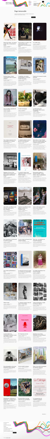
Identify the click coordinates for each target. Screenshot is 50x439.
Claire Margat (38, 78)
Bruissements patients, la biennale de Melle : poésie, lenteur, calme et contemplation (39, 173)
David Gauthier (38, 112)
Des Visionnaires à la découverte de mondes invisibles (10, 240)
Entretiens (34, 242)
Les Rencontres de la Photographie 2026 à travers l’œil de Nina (39, 110)
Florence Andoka (39, 241)
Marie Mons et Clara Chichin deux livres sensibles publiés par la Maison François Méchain (39, 141)
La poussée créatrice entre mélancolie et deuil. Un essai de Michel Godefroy (24, 173)
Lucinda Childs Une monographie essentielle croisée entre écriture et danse (10, 335)
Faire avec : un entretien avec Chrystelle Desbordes (39, 240)
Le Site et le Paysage (22, 108)
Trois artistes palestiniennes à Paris (9, 271)
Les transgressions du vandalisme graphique (37, 399)
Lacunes (5, 369)
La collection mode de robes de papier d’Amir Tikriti (24, 303)
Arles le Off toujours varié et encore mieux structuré (39, 207)
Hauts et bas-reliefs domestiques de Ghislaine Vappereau (39, 367)
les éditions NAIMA (8, 437)
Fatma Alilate (9, 46)
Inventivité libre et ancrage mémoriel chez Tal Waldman (24, 399)
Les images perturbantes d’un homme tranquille (39, 271)
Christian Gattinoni (9, 142)
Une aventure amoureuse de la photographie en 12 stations (10, 140)
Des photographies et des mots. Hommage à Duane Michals (10, 367)
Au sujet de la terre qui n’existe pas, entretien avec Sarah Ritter (24, 271)
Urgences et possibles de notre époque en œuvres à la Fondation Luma (24, 208)
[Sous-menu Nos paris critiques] (38, 5)
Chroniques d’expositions (36, 44)
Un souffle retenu (36, 42)
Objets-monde (6, 302)
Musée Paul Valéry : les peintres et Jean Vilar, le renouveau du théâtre (10, 44)
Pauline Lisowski (24, 47)
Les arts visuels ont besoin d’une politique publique (25, 240)
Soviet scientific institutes (23, 366)
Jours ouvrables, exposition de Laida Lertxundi (10, 109)
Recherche (14, 432)
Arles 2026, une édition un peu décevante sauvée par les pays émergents (10, 208)
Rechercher (33, 17)
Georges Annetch (24, 142)
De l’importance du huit (23, 333)
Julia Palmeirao (9, 177)
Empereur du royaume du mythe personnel (39, 77)
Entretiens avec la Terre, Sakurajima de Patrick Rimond (39, 334)
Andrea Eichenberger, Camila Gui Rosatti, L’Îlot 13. (39, 303)
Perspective (7, 369)
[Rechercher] (43, 1)
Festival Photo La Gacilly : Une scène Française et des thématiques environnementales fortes (24, 44)
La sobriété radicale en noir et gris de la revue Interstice (24, 140)
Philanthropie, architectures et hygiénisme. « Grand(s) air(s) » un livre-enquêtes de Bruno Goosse (10, 400)
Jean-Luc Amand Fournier (24, 367)
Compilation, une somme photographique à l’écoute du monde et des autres (24, 77)
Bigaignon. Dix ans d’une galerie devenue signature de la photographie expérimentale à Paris (10, 174)
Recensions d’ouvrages (6, 80)
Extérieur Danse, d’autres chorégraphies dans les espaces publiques (10, 77)
